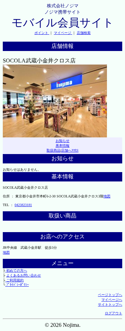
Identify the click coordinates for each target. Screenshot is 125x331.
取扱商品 (53, 150)
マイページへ (111, 300)
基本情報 (62, 145)
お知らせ (62, 141)
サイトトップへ (110, 304)
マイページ (63, 33)
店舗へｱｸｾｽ (69, 150)
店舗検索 (84, 33)
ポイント (41, 33)
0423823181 (23, 205)
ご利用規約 (14, 280)
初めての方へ (16, 270)
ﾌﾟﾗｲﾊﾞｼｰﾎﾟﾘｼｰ (17, 285)
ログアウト (113, 313)
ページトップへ (110, 295)
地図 (106, 196)
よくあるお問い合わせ (23, 275)
